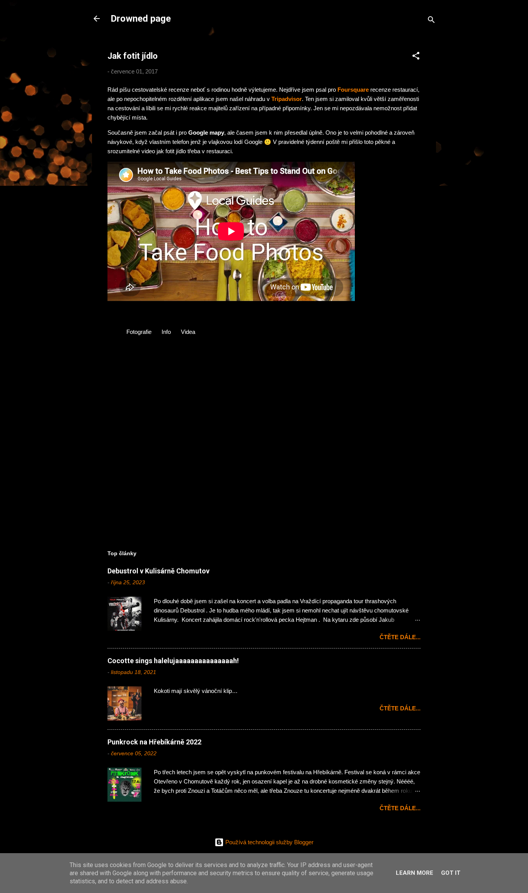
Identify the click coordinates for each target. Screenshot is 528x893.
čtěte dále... (400, 637)
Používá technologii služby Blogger (268, 842)
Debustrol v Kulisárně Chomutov (158, 571)
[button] (416, 57)
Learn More (414, 872)
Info (166, 331)
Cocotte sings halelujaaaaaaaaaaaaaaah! (173, 661)
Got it (450, 872)
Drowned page (141, 18)
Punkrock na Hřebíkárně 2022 (154, 742)
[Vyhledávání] (431, 21)
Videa (188, 331)
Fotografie (139, 331)
